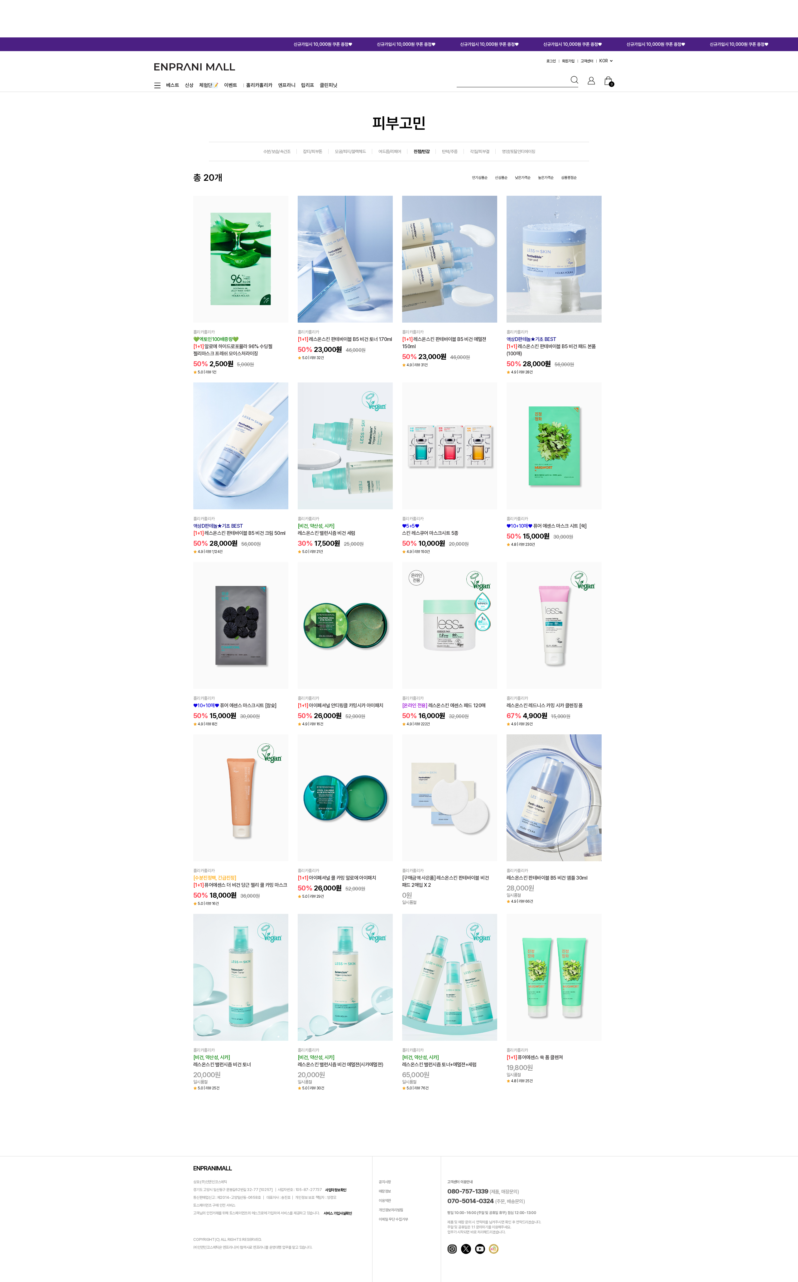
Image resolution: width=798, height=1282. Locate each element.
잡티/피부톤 (312, 151)
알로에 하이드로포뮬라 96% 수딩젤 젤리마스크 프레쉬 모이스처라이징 (232, 346)
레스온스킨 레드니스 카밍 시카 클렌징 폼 (545, 705)
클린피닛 (328, 85)
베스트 (172, 85)
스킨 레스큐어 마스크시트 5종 (430, 529)
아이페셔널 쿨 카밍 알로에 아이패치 (337, 878)
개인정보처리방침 (391, 1210)
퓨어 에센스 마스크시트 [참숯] (234, 705)
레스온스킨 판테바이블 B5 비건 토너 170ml (345, 339)
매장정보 (385, 1191)
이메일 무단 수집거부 (393, 1219)
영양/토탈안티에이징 (518, 151)
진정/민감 (421, 151)
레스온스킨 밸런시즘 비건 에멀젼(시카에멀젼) (340, 1061)
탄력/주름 (450, 151)
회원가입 (568, 61)
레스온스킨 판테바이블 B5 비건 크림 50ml (239, 529)
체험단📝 (209, 85)
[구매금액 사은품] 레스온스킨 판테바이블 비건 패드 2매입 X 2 (445, 881)
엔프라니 (287, 85)
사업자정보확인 (335, 1190)
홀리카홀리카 (259, 85)
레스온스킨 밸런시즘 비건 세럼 (326, 529)
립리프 (307, 85)
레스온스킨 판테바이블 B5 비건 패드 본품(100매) (551, 346)
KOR (603, 60)
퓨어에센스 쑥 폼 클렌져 (535, 1057)
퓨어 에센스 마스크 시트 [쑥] (546, 526)
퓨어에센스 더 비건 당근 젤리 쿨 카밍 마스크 (240, 881)
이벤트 (230, 85)
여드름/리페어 (389, 151)
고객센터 (587, 61)
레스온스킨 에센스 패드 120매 (443, 705)
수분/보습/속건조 (277, 151)
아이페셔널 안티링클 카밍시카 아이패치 (340, 705)
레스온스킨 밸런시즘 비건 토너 (222, 1061)
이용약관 (385, 1201)
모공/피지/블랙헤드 (350, 151)
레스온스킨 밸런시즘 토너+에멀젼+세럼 (439, 1061)
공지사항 (385, 1182)
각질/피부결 (479, 151)
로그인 (551, 61)
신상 (189, 85)
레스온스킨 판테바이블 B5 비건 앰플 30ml (547, 878)
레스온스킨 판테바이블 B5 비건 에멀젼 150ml (444, 342)
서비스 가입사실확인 (338, 1213)
